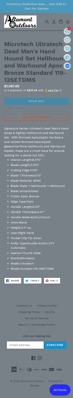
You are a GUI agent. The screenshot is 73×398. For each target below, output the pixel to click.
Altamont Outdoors (32, 381)
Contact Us (24, 305)
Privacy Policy (47, 305)
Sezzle (50, 312)
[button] (36, 90)
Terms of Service (37, 318)
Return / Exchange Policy (36, 324)
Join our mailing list (36, 336)
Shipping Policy (29, 312)
